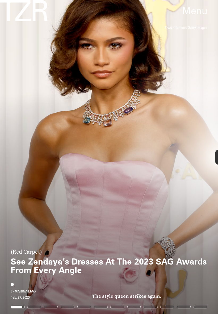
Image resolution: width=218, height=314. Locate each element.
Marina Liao (25, 291)
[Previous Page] (36, 157)
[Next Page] (145, 157)
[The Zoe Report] (24, 10)
